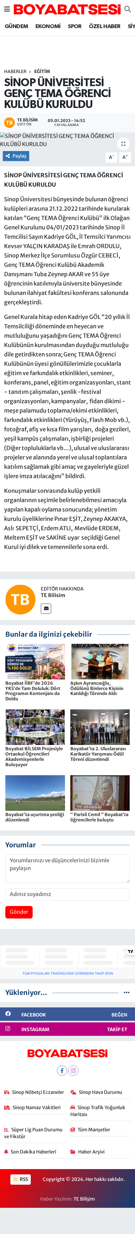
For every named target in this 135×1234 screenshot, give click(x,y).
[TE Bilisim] (20, 599)
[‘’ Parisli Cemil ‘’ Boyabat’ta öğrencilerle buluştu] (100, 792)
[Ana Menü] (7, 9)
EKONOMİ (48, 26)
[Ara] (127, 9)
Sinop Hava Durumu (100, 1092)
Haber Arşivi (91, 1152)
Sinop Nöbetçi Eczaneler (38, 1092)
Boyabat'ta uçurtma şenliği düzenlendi (34, 817)
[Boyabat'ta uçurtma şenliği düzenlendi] (35, 792)
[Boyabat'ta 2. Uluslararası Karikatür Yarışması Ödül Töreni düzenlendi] (100, 726)
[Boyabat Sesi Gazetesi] (67, 9)
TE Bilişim (84, 1199)
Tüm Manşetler (94, 1130)
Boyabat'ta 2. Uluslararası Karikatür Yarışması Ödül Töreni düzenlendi (98, 754)
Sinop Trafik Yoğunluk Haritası (98, 1110)
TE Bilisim (53, 595)
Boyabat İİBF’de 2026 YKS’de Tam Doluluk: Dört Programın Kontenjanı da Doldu (32, 691)
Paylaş (19, 156)
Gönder (19, 911)
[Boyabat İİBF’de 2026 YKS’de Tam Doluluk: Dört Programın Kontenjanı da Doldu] (35, 661)
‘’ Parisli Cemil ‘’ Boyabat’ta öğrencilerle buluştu (99, 817)
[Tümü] (127, 992)
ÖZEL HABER (104, 26)
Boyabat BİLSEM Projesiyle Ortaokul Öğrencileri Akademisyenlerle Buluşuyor (34, 756)
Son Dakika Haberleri (33, 1152)
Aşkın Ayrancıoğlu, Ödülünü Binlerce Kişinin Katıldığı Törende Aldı (96, 688)
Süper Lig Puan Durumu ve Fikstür (33, 1133)
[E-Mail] (46, 609)
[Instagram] (73, 1070)
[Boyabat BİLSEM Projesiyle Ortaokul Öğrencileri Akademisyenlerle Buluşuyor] (35, 726)
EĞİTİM (42, 71)
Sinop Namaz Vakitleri (37, 1107)
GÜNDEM (16, 26)
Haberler (15, 71)
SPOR (75, 26)
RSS (23, 1179)
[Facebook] (62, 1070)
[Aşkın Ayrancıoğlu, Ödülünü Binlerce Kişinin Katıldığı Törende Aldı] (100, 661)
